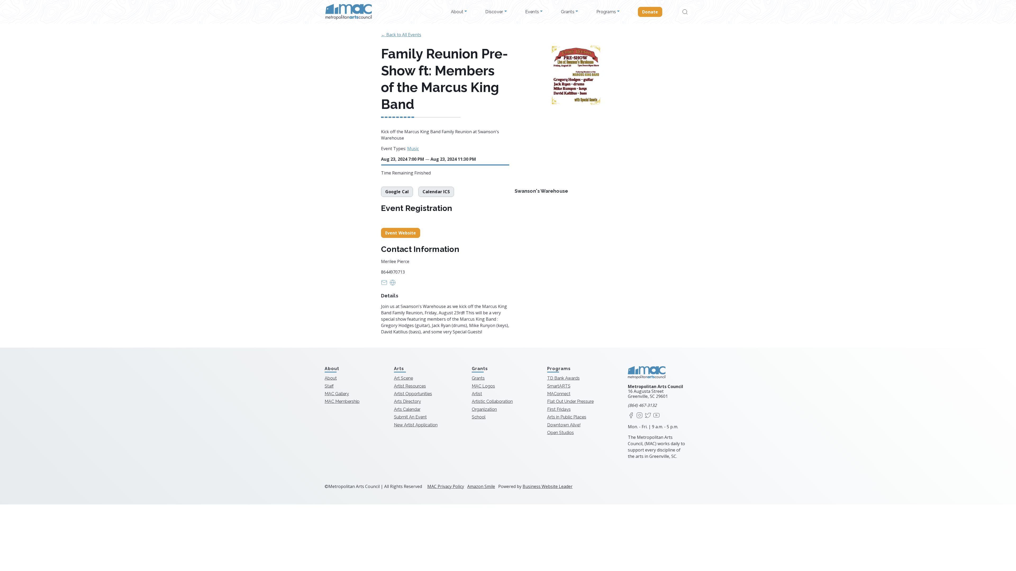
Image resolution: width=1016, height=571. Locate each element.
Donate (650, 12)
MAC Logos (483, 386)
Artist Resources (410, 386)
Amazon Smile (481, 486)
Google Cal (397, 192)
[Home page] (348, 12)
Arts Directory (407, 401)
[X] (648, 415)
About (458, 12)
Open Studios (560, 432)
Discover (494, 12)
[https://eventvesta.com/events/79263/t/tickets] (392, 284)
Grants (568, 12)
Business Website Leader (548, 486)
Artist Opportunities (413, 393)
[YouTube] (656, 415)
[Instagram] (639, 415)
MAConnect (558, 393)
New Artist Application (416, 424)
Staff (329, 386)
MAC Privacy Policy (445, 486)
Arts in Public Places (566, 417)
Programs (606, 12)
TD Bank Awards (563, 378)
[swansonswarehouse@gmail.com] (384, 284)
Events (532, 12)
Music (413, 148)
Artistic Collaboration (492, 401)
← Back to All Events (401, 35)
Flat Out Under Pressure (570, 401)
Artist (477, 393)
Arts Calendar (407, 409)
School (479, 417)
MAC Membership (342, 401)
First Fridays (559, 409)
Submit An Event (410, 417)
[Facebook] (631, 415)
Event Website (400, 233)
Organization (484, 409)
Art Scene (403, 378)
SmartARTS (558, 386)
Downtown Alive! (563, 424)
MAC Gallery (337, 393)
